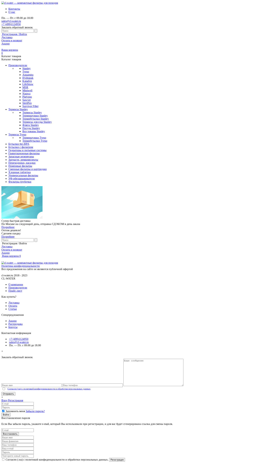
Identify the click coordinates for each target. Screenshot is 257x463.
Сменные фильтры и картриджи (27, 169)
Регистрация (15, 400)
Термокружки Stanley (35, 115)
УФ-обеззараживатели (21, 178)
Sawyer (26, 99)
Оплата (12, 305)
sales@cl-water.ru (11, 21)
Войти (6, 414)
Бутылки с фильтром (20, 147)
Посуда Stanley (31, 128)
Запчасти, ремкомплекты (23, 159)
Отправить (8, 394)
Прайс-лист (15, 290)
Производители (17, 65)
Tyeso (25, 71)
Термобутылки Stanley (35, 118)
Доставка (6, 37)
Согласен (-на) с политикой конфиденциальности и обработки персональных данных (49, 388)
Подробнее (8, 227)
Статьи (12, 308)
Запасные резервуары (21, 156)
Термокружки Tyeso (34, 137)
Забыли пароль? (35, 411)
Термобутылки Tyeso (34, 140)
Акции (5, 43)
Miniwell (27, 90)
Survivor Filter (30, 106)
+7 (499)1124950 (11, 24)
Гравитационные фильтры (24, 153)
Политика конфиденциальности (20, 265)
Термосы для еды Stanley (37, 121)
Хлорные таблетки (19, 172)
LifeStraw (27, 84)
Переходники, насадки (21, 162)
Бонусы (12, 327)
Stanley (26, 68)
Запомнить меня (16, 411)
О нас (11, 11)
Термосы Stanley (18, 109)
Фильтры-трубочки (19, 181)
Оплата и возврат (11, 40)
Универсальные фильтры (23, 175)
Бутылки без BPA (18, 143)
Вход (4, 400)
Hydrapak (27, 77)
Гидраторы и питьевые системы (27, 150)
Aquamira (27, 74)
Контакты (14, 8)
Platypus (27, 96)
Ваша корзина (11, 255)
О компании (15, 284)
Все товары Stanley (33, 131)
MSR (25, 87)
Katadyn (27, 81)
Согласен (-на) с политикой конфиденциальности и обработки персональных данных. (57, 459)
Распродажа (15, 323)
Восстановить (10, 434)
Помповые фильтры (20, 165)
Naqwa (26, 93)
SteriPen (27, 103)
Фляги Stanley (30, 125)
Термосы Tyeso (17, 134)
